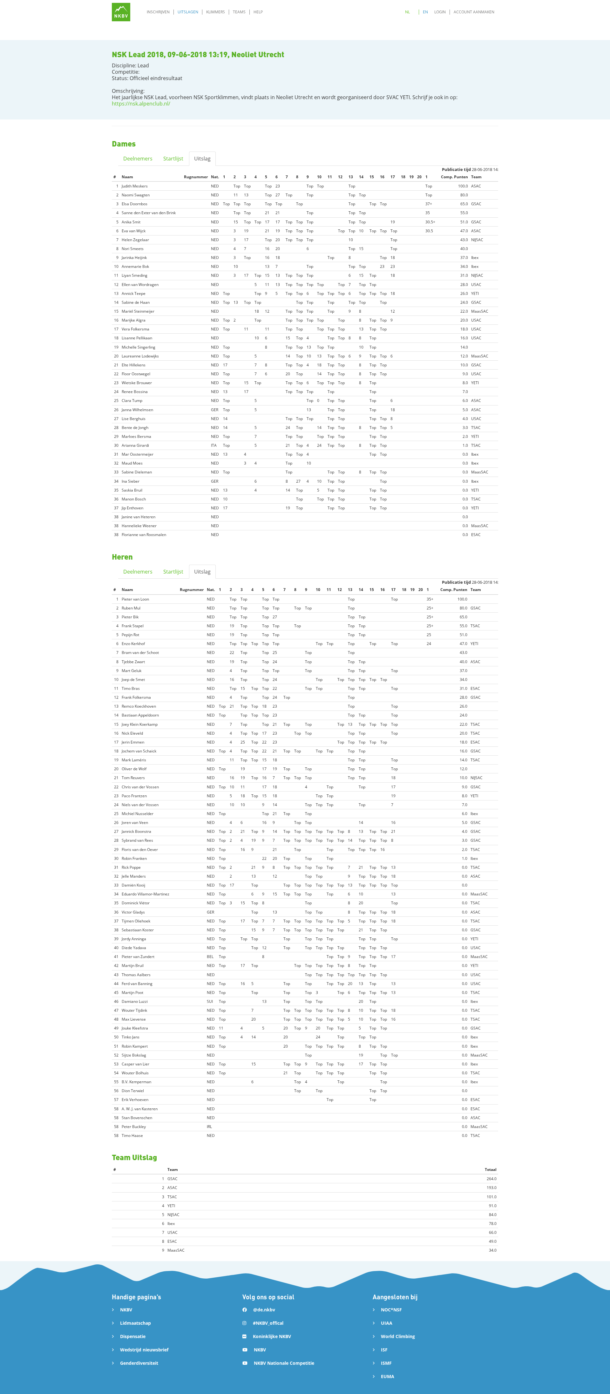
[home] (121, 12)
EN (425, 12)
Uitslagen (188, 12)
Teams (239, 12)
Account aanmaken (474, 12)
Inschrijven (158, 12)
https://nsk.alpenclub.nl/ (141, 103)
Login (440, 12)
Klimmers (215, 12)
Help (258, 12)
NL (407, 12)
